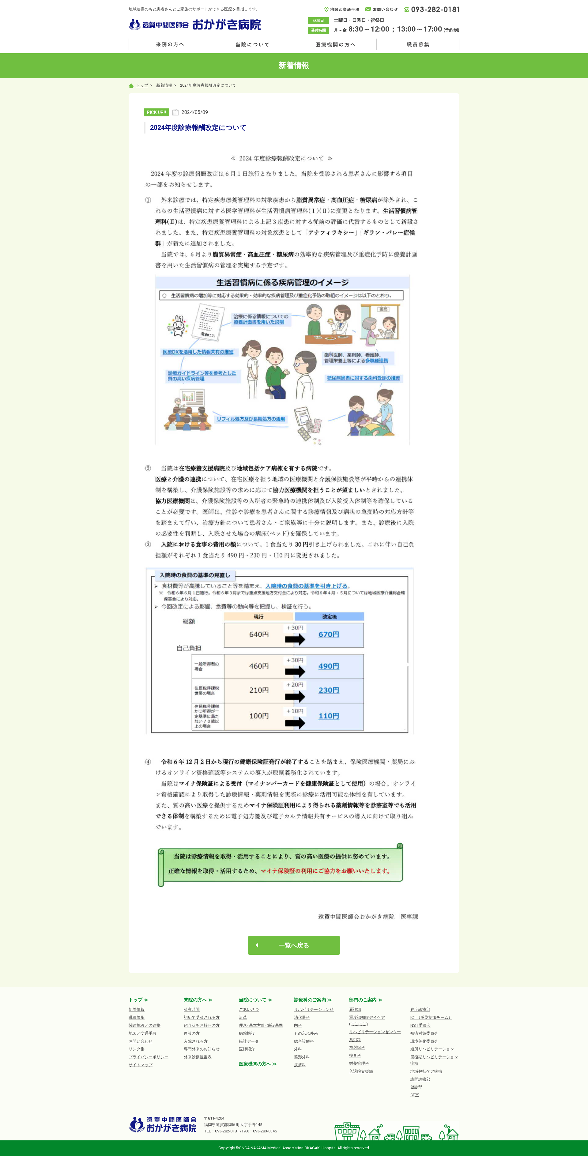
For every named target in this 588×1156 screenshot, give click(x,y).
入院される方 (196, 1041)
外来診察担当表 (198, 1057)
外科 (298, 1049)
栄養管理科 (359, 1063)
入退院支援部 (361, 1071)
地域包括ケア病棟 (426, 1071)
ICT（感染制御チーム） (431, 1017)
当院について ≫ (255, 1000)
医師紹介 (247, 1049)
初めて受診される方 (202, 1017)
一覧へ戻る (294, 945)
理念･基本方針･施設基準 (261, 1025)
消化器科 (302, 1017)
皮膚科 (300, 1065)
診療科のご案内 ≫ (313, 1000)
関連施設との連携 (144, 1025)
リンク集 (137, 1049)
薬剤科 (355, 1039)
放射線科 (357, 1047)
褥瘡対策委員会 (424, 1033)
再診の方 (192, 1033)
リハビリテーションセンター (375, 1032)
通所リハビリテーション (432, 1049)
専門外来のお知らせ (202, 1049)
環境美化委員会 (424, 1041)
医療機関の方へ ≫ (258, 1064)
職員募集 (418, 44)
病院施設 (247, 1033)
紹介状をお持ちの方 (202, 1025)
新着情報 (164, 85)
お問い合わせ (141, 1041)
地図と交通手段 (142, 1033)
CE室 (414, 1095)
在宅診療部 (420, 1009)
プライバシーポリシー (148, 1057)
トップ (142, 85)
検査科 (355, 1055)
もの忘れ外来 (306, 1033)
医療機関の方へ (335, 44)
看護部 (355, 1009)
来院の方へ (170, 44)
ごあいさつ (249, 1009)
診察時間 (192, 1009)
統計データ (249, 1041)
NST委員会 (420, 1025)
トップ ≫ (138, 1000)
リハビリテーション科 (314, 1009)
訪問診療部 (420, 1079)
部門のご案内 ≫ (366, 1000)
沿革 (243, 1017)
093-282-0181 (227, 1131)
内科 (298, 1025)
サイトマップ (141, 1065)
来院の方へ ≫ (198, 1000)
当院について (252, 44)
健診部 (416, 1087)
